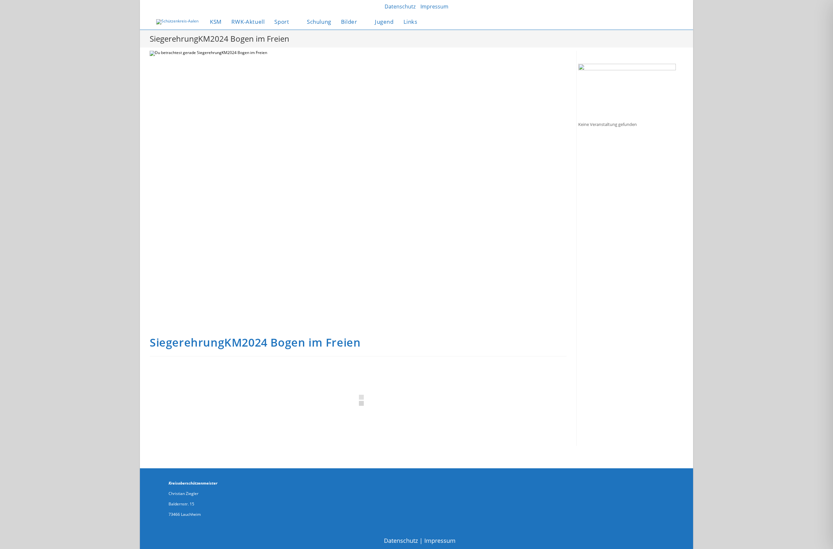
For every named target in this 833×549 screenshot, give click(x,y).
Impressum (440, 540)
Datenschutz (401, 540)
